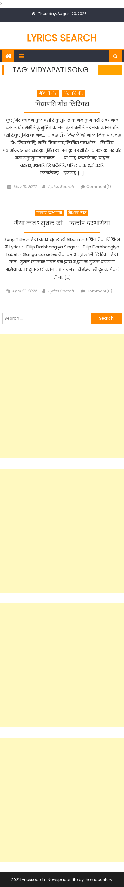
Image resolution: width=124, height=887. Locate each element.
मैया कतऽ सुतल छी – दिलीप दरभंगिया (62, 223)
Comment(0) (99, 291)
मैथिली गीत (48, 93)
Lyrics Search (62, 38)
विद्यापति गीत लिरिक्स (62, 104)
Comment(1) (98, 186)
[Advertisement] (62, 396)
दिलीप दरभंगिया (49, 212)
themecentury (98, 879)
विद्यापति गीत (74, 93)
